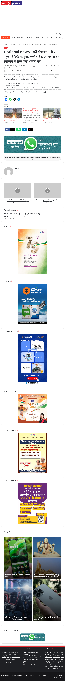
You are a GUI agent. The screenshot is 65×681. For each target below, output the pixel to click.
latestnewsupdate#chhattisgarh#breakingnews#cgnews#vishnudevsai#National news (33, 158)
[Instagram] (13, 663)
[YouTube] (11, 663)
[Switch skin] (57, 33)
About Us (45, 675)
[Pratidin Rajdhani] (11, 3)
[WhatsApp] (15, 663)
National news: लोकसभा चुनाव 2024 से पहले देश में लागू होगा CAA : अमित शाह (12, 214)
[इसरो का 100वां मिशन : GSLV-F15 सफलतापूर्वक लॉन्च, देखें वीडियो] (13, 113)
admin (8, 70)
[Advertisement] (32, 19)
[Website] (16, 171)
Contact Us (52, 675)
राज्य (10, 44)
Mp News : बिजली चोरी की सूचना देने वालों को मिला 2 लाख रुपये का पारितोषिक (32, 214)
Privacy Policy (59, 675)
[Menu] (63, 33)
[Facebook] (7, 663)
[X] (9, 663)
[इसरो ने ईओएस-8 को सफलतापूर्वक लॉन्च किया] (52, 113)
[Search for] (60, 33)
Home (6, 44)
